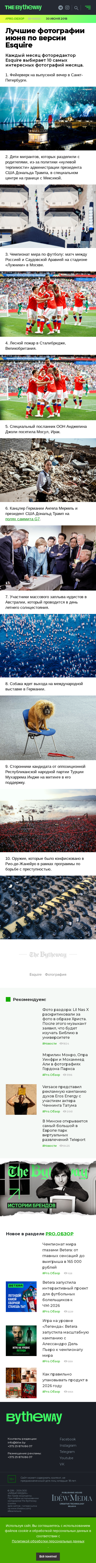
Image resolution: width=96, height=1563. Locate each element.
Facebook (68, 1439)
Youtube (66, 1458)
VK (62, 1464)
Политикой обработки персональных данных (48, 1541)
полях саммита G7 (22, 519)
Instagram (68, 1445)
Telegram (67, 1452)
